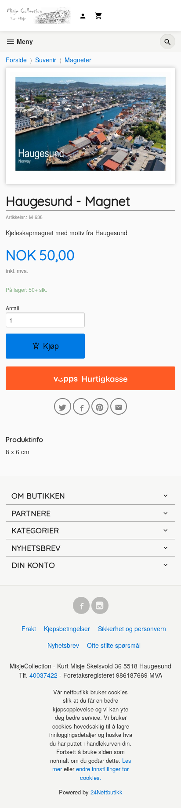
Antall (12, 308)
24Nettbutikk (106, 792)
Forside (16, 59)
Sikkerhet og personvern (132, 628)
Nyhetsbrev (63, 645)
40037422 (43, 675)
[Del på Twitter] (62, 406)
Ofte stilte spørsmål (114, 645)
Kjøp (51, 345)
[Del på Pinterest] (100, 406)
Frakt (29, 628)
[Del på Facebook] (81, 406)
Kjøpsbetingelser (67, 628)
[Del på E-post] (118, 406)
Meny (24, 41)
